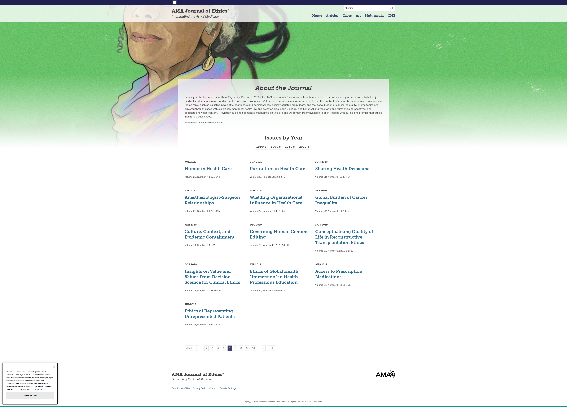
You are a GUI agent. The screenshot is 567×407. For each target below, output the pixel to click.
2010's (290, 146)
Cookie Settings (228, 388)
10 (254, 348)
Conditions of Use (181, 388)
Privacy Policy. (40, 389)
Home (317, 16)
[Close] (54, 367)
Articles (332, 16)
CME (391, 16)
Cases (347, 16)
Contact (213, 388)
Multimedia (374, 16)
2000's (276, 146)
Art (358, 16)
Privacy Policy (200, 388)
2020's (304, 146)
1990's (261, 146)
